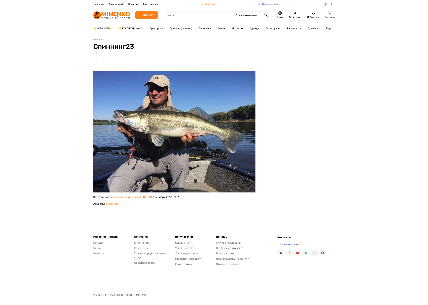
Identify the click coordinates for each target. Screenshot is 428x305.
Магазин (99, 4)
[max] (322, 253)
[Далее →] (174, 131)
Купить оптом (183, 264)
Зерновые (205, 28)
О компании (142, 242)
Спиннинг (112, 203)
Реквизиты (141, 248)
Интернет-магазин (106, 236)
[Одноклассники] (289, 253)
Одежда (254, 28)
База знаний (116, 4)
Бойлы (222, 28)
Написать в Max (271, 4)
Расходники (294, 28)
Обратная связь (144, 262)
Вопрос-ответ (225, 253)
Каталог (98, 242)
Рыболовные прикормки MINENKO (130, 197)
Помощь (221, 236)
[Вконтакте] (280, 253)
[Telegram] (305, 253)
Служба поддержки (229, 242)
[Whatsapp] (314, 253)
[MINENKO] (111, 14)
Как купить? (183, 242)
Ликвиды (237, 28)
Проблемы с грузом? (229, 248)
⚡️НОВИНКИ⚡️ (102, 28)
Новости (133, 4)
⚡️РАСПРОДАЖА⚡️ (131, 28)
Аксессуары (273, 28)
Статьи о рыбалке (227, 264)
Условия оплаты (185, 248)
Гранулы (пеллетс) (181, 28)
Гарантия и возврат (188, 258)
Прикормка (156, 28)
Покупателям (184, 236)
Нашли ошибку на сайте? (232, 258)
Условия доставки (187, 253)
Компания (141, 236)
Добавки (313, 28)
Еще (328, 28)
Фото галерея (150, 4)
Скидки (98, 248)
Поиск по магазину (246, 15)
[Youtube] (297, 253)
